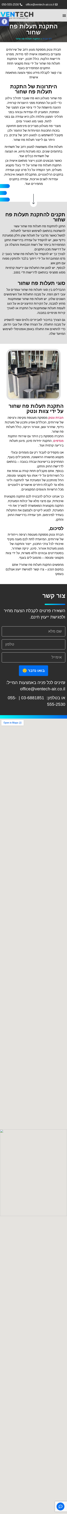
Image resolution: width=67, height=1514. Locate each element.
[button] (4, 21)
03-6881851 (33, 697)
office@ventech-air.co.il (42, 688)
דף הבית (47, 38)
